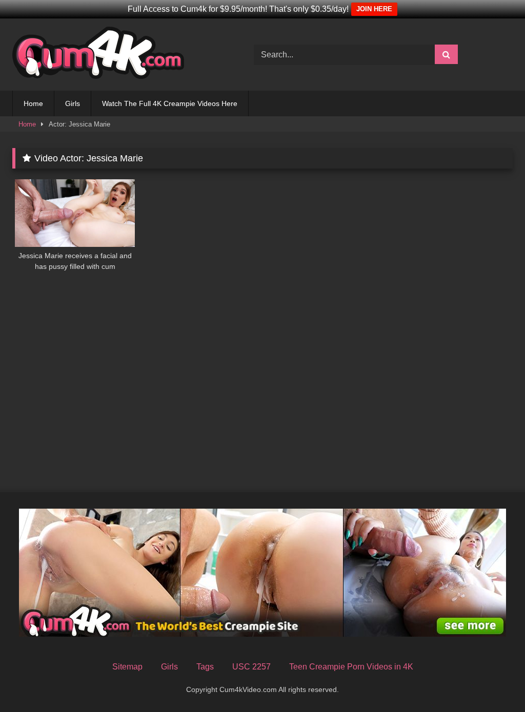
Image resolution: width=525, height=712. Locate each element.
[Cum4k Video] (117, 54)
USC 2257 (251, 666)
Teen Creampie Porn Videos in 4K (351, 666)
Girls (72, 103)
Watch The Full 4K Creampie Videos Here (169, 103)
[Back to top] (493, 682)
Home (33, 103)
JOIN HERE (374, 9)
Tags (205, 666)
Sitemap (127, 666)
